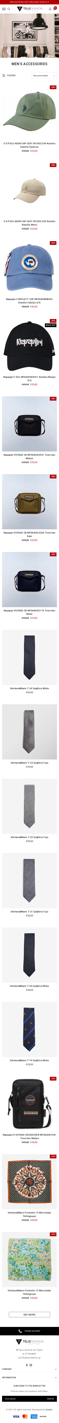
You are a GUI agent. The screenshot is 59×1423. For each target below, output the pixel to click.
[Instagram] (31, 1365)
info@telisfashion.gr (30, 1357)
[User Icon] (50, 9)
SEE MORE (29, 1314)
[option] (29, 1331)
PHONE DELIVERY (32, 1331)
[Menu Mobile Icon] (4, 9)
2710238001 (30, 1354)
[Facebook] (26, 1365)
